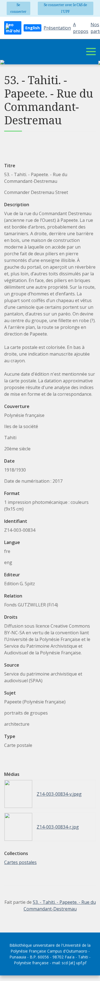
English (32, 27)
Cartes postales (20, 862)
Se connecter (18, 8)
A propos (80, 27)
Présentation (57, 28)
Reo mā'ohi (13, 27)
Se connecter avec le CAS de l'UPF (65, 8)
